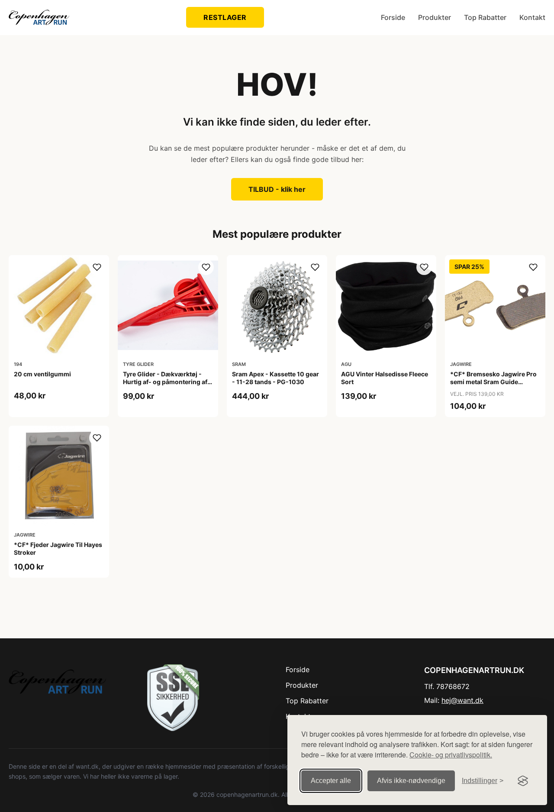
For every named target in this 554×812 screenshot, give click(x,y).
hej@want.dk (462, 700)
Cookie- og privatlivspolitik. (450, 755)
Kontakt (532, 17)
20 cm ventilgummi (42, 374)
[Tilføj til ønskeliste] (97, 267)
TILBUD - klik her (277, 189)
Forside (393, 17)
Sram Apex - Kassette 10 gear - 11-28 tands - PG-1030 (275, 377)
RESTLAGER (225, 17)
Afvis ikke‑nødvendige (411, 780)
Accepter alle (331, 780)
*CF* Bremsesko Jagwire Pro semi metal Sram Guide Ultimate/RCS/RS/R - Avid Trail (494, 381)
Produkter (434, 17)
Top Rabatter (485, 17)
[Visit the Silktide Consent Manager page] (522, 780)
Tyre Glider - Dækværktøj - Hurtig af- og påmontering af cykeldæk (165, 381)
